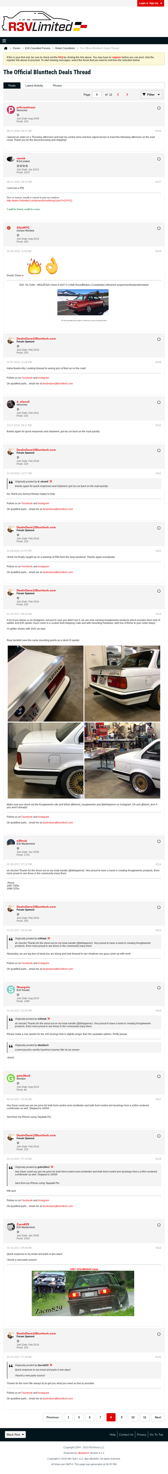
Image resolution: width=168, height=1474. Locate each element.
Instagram (43, 377)
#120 (158, 1357)
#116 (158, 1010)
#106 (158, 130)
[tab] (11, 85)
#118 (158, 1158)
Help (113, 1434)
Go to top (156, 1434)
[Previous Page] (119, 94)
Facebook (27, 377)
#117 (158, 1099)
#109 (158, 362)
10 (133, 1417)
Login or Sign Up (148, 3)
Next (158, 1417)
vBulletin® (83, 1453)
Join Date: (22, 118)
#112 (158, 550)
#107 (158, 181)
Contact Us (126, 1434)
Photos (57, 85)
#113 (158, 614)
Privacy (141, 1434)
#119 (158, 1247)
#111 (158, 473)
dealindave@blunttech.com (57, 383)
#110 (158, 425)
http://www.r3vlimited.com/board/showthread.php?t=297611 (40, 200)
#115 (158, 930)
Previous (53, 1417)
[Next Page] (128, 94)
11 (144, 1417)
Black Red (13, 1434)
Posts (12, 85)
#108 (158, 251)
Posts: (20, 121)
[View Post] (50, 481)
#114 (158, 864)
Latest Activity (34, 85)
